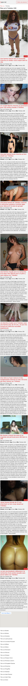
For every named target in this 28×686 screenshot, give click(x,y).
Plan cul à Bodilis (5, 630)
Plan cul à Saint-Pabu (6, 677)
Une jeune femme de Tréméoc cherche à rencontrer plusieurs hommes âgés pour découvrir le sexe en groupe (13, 204)
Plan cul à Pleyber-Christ (7, 658)
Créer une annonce (22, 2)
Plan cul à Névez (4, 647)
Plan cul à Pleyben (5, 655)
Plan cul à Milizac (5, 644)
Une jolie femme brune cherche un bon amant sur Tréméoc (13, 155)
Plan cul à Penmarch (5, 649)
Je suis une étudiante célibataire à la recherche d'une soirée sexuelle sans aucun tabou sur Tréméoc (12, 573)
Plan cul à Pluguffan (5, 669)
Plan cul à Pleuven (5, 652)
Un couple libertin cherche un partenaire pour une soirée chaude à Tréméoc (14, 106)
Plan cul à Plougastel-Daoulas (8, 663)
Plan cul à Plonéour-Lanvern (7, 660)
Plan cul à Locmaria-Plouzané (8, 641)
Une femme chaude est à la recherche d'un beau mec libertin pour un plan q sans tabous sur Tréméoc (13, 273)
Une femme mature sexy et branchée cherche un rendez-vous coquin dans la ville (13, 60)
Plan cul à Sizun (4, 679)
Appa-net (3, 2)
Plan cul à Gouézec (5, 636)
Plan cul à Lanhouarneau (6, 638)
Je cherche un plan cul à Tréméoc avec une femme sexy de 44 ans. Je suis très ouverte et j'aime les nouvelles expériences (13, 325)
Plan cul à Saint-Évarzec (6, 674)
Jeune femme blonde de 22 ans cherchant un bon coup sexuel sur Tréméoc (11, 504)
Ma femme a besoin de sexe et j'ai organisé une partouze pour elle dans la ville (13, 437)
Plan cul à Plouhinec (5, 666)
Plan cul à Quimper (5, 671)
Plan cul (2, 6)
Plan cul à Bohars (5, 633)
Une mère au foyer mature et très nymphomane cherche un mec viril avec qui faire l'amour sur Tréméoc (13, 379)
